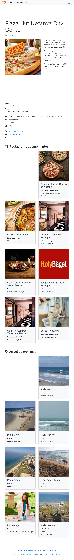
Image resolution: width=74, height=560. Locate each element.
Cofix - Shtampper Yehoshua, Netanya (18, 332)
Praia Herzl (46, 389)
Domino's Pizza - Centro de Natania (53, 185)
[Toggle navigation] (69, 3)
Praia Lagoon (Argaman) (47, 527)
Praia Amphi (13, 480)
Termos (30, 550)
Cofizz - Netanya (49, 330)
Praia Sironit (13, 434)
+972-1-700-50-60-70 (16, 131)
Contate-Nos (51, 550)
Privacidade (22, 550)
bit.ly (9, 137)
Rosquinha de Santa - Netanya (52, 284)
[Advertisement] (37, 14)
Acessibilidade (40, 550)
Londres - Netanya (17, 234)
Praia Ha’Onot (48, 434)
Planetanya (13, 525)
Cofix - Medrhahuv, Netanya (51, 236)
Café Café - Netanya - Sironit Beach (19, 284)
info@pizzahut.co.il (14, 134)
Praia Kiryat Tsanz (50, 480)
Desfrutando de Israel (17, 2)
